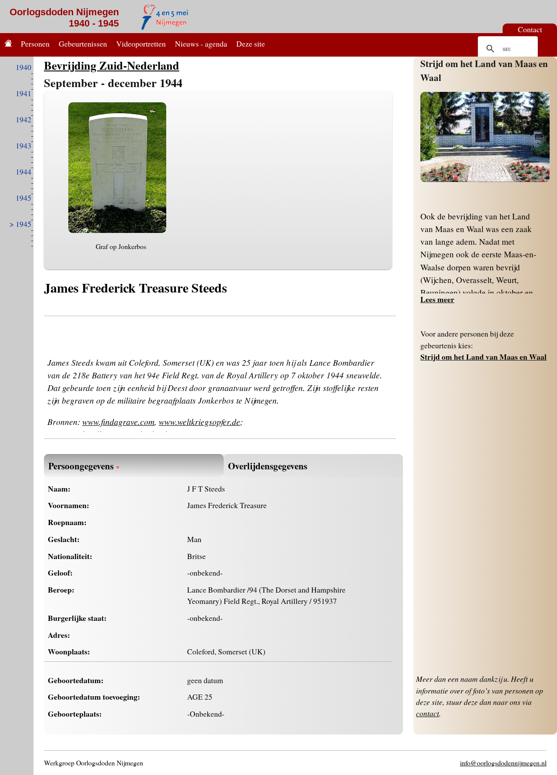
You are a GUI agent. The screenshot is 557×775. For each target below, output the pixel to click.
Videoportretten (141, 43)
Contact (530, 29)
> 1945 (20, 224)
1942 (23, 119)
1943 (23, 145)
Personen (35, 43)
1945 (23, 197)
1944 (23, 171)
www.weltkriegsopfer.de (199, 421)
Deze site (250, 43)
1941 (23, 93)
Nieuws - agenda (201, 43)
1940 (23, 67)
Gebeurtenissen (83, 43)
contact (427, 713)
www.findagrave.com (118, 421)
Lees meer (437, 299)
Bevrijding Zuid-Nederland (111, 65)
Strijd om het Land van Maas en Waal (483, 356)
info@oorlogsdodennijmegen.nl (503, 762)
